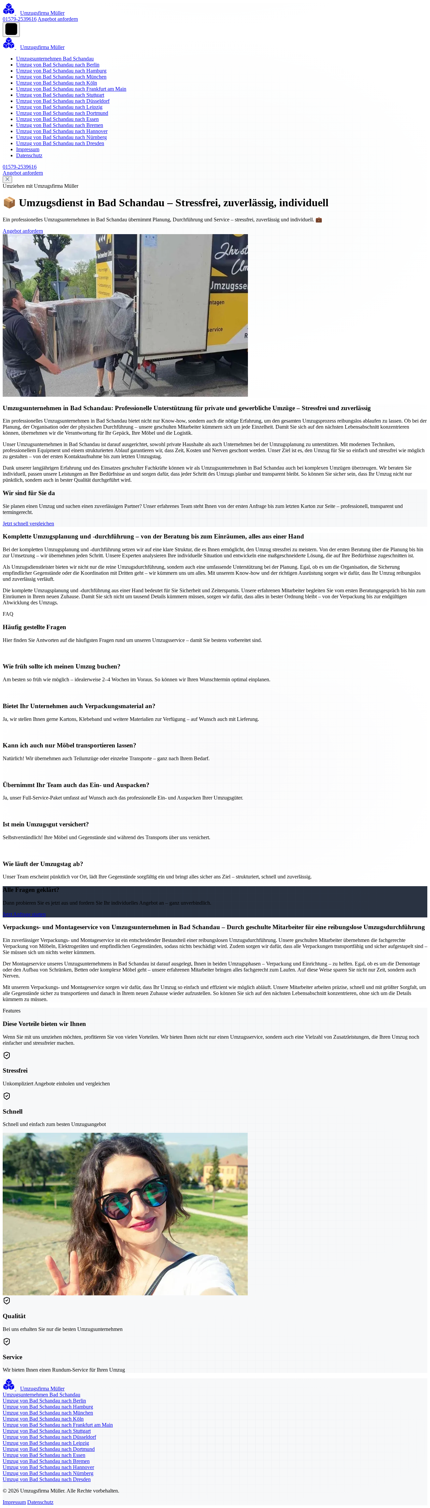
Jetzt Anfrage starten (24, 914)
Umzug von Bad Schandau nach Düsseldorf (63, 101)
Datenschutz (29, 155)
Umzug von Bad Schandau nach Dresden (60, 143)
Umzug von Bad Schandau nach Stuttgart (60, 95)
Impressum (27, 149)
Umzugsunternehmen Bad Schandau (55, 58)
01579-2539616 (20, 19)
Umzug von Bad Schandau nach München (61, 77)
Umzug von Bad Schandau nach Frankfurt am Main (71, 89)
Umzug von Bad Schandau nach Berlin (57, 65)
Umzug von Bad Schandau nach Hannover (62, 131)
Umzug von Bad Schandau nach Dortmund (62, 113)
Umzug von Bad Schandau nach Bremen (59, 125)
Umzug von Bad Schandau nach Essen (57, 119)
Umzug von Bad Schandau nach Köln (56, 83)
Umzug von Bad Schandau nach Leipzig (59, 107)
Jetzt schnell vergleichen (28, 523)
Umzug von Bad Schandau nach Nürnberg (61, 137)
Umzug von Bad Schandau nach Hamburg (61, 71)
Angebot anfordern (58, 19)
